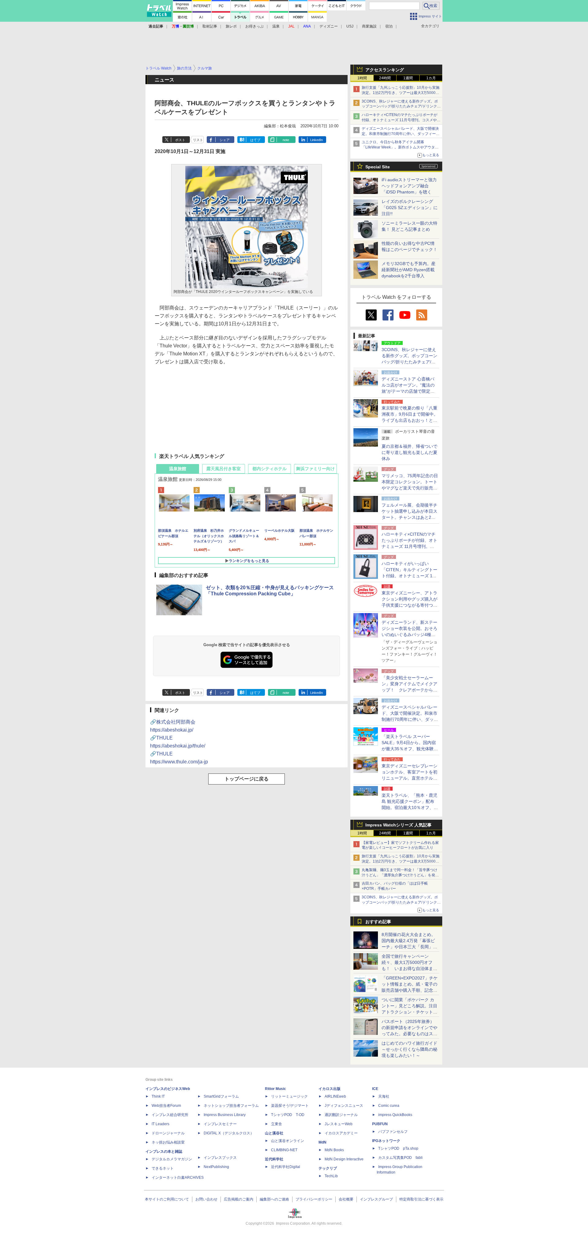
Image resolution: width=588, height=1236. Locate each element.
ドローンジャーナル (168, 1133)
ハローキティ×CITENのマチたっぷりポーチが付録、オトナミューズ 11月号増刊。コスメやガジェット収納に (401, 120)
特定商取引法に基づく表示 (421, 1199)
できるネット (163, 1168)
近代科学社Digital (285, 1167)
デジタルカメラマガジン (172, 1159)
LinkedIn (316, 140)
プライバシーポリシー (314, 1199)
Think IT (158, 1096)
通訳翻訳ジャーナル (341, 1115)
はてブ (255, 140)
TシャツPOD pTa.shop (398, 1148)
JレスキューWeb (338, 1124)
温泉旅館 (177, 468)
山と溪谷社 (274, 1133)
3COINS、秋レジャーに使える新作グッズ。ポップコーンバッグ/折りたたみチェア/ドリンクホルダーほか (401, 106)
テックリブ (327, 1168)
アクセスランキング (384, 69)
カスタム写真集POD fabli (400, 1157)
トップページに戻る (246, 778)
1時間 (362, 78)
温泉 (276, 26)
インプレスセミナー (220, 1124)
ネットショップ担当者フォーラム (231, 1105)
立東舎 (276, 1124)
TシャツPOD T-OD (287, 1115)
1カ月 (431, 78)
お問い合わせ (206, 1199)
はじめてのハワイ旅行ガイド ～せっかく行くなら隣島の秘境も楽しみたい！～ (409, 1049)
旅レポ (231, 26)
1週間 (408, 78)
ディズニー (328, 26)
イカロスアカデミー (341, 1133)
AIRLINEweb (335, 1096)
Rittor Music (275, 1089)
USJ (349, 26)
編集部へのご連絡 (274, 1199)
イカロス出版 (329, 1089)
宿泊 (389, 26)
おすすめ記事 (378, 921)
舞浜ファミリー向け (315, 468)
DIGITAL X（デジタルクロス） (229, 1133)
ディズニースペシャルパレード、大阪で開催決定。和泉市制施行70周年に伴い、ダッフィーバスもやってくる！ (400, 133)
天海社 (383, 1096)
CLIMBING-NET (284, 1150)
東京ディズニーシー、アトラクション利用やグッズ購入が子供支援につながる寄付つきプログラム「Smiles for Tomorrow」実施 (409, 605)
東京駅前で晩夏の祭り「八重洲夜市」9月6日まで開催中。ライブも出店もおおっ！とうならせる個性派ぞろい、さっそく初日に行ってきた (410, 420)
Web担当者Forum (166, 1105)
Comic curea (388, 1105)
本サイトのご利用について (167, 1199)
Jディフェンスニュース (344, 1105)
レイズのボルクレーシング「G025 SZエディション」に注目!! (410, 207)
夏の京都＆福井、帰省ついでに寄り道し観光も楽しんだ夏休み (409, 452)
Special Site (377, 166)
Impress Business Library (225, 1115)
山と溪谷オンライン (287, 1141)
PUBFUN (380, 1124)
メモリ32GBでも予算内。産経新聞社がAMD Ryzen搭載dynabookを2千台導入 (408, 269)
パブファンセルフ (393, 1131)
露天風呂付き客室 (223, 468)
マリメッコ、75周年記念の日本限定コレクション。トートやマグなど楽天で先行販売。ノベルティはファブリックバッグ (410, 488)
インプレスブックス (220, 1157)
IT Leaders (160, 1124)
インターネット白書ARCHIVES (178, 1177)
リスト (198, 140)
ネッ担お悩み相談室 (168, 1142)
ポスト (180, 140)
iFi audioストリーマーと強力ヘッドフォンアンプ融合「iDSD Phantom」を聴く (409, 185)
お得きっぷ (254, 26)
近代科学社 (274, 1159)
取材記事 (209, 26)
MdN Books (334, 1150)
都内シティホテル (269, 468)
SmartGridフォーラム (221, 1096)
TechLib (331, 1176)
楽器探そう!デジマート (290, 1105)
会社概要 (346, 1199)
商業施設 (369, 26)
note (286, 140)
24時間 (385, 78)
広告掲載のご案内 (238, 1199)
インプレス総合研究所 (170, 1115)
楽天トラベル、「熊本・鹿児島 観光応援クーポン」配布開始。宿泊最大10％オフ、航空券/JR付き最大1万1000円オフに (410, 807)
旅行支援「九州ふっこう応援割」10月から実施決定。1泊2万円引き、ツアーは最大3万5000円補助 (400, 92)
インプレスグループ (376, 1199)
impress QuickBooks (395, 1115)
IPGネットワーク (386, 1141)
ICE (375, 1089)
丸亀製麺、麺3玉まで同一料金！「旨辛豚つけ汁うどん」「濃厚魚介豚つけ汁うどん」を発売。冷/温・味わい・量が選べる (399, 875)
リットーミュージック (289, 1096)
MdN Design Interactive (344, 1159)
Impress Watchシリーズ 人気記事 (398, 824)
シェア (225, 140)
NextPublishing (216, 1167)
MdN (322, 1142)
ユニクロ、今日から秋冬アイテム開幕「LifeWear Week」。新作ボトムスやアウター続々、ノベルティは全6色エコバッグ (400, 147)
